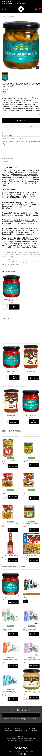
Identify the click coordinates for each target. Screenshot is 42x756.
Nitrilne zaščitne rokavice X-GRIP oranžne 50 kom (9, 660)
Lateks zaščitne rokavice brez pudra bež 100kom (10, 628)
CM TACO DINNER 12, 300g (30, 555)
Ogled (25, 601)
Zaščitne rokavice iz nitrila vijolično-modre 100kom (30, 628)
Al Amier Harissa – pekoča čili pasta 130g (31, 370)
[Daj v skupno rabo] (2, 133)
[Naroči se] (38, 714)
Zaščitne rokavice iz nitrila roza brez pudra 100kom (31, 660)
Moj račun (8, 728)
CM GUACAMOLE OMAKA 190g (31, 460)
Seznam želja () (21, 3)
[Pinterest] (5, 133)
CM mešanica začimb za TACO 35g (10, 524)
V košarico (22, 120)
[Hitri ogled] (18, 284)
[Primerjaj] (18, 281)
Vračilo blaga (8, 730)
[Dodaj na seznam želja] (11, 126)
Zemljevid (34, 730)
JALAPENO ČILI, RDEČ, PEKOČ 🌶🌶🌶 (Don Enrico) (11, 300)
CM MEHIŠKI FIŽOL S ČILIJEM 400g (9, 460)
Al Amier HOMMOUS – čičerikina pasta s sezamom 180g (31, 692)
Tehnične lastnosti (8, 158)
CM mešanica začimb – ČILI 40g (10, 492)
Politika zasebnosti (18, 728)
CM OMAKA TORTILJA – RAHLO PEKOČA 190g (31, 524)
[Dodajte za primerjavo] (30, 126)
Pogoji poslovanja (30, 728)
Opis (3, 155)
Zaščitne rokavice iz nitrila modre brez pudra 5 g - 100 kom (9, 693)
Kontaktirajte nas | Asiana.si (21, 730)
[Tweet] (4, 133)
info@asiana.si (28, 740)
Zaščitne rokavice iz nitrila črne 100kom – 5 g (31, 596)
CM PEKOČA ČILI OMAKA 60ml (10, 555)
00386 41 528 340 (15, 740)
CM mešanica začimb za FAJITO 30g (31, 492)
